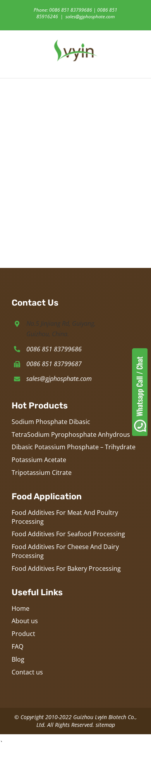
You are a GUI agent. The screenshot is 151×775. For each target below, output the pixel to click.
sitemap (105, 724)
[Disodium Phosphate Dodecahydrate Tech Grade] (44, 104)
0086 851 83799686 (54, 349)
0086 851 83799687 (54, 364)
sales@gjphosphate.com (90, 16)
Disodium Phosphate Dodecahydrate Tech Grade (44, 192)
